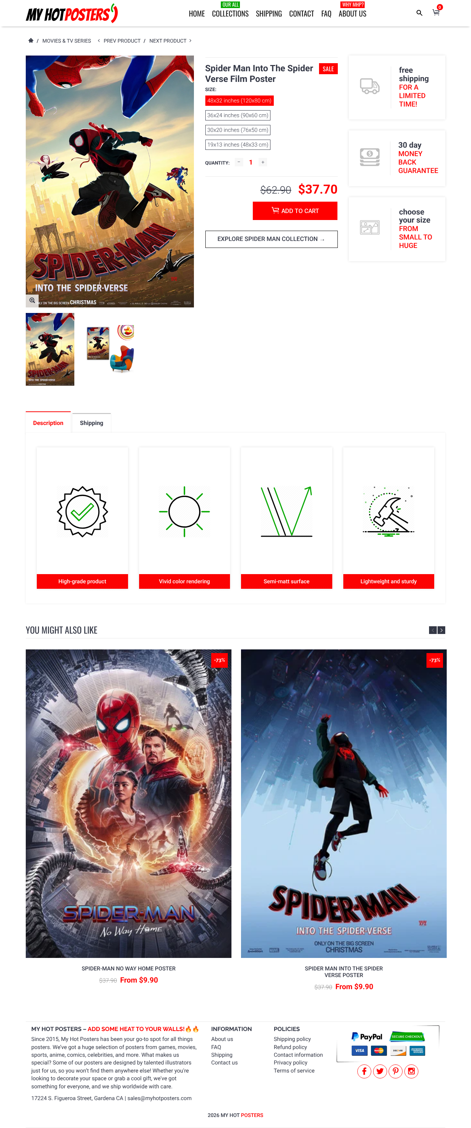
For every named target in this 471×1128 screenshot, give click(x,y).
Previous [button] (433, 630)
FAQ (326, 13)
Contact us (224, 1062)
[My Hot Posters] (72, 13)
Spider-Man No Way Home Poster (129, 968)
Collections (230, 10)
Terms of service (294, 1070)
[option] (50, 349)
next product (169, 41)
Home (197, 13)
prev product (124, 41)
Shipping (269, 13)
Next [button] (441, 630)
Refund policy (290, 1047)
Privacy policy (290, 1062)
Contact (301, 13)
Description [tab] (48, 422)
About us (222, 1039)
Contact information (298, 1055)
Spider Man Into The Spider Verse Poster (344, 972)
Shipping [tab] (91, 422)
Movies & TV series (66, 41)
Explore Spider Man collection (268, 239)
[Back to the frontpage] (30, 41)
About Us (352, 10)
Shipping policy (292, 1039)
